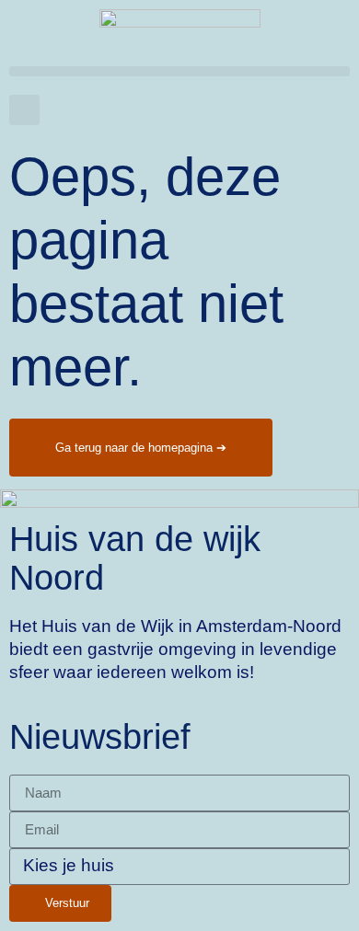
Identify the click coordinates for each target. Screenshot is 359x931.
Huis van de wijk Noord (135, 558)
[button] (179, 71)
